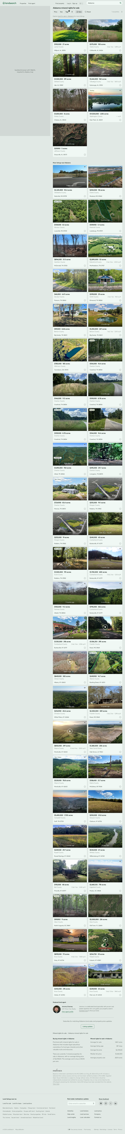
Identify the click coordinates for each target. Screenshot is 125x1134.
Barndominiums (8, 1108)
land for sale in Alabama (66, 16)
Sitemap (96, 1129)
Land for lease (16, 1103)
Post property (60, 3)
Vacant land (15, 1117)
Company (97, 1114)
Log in (69, 3)
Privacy (120, 1129)
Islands (47, 1111)
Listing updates (88, 1026)
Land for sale (7, 1103)
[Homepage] (8, 3)
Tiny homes (6, 1117)
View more (56, 1084)
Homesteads (7, 1111)
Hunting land (40, 1111)
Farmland (52, 1108)
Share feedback (104, 1099)
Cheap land (31, 1108)
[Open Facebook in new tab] (101, 1103)
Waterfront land (38, 1117)
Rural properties (36, 1114)
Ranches (26, 1114)
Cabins (16, 1108)
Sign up (74, 3)
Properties (23, 3)
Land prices (98, 1111)
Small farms (51, 1114)
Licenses (110, 1129)
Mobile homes (7, 1114)
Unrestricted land (25, 1117)
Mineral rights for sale (60, 1033)
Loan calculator (85, 1117)
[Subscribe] (93, 1103)
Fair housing (87, 1129)
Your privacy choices (76, 1129)
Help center (71, 1114)
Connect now (83, 1011)
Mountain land (17, 1114)
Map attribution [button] (19, 1129)
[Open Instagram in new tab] (106, 1103)
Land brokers (84, 1111)
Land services (84, 1114)
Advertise (70, 1111)
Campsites (23, 1108)
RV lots (44, 1114)
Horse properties (17, 1111)
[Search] (120, 3)
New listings (103, 1129)
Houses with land (29, 1111)
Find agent (31, 3)
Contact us (97, 1117)
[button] (57, 37)
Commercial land (42, 1108)
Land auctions (27, 1103)
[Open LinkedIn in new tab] (115, 1103)
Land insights (71, 1117)
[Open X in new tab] (111, 1103)
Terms (115, 1129)
